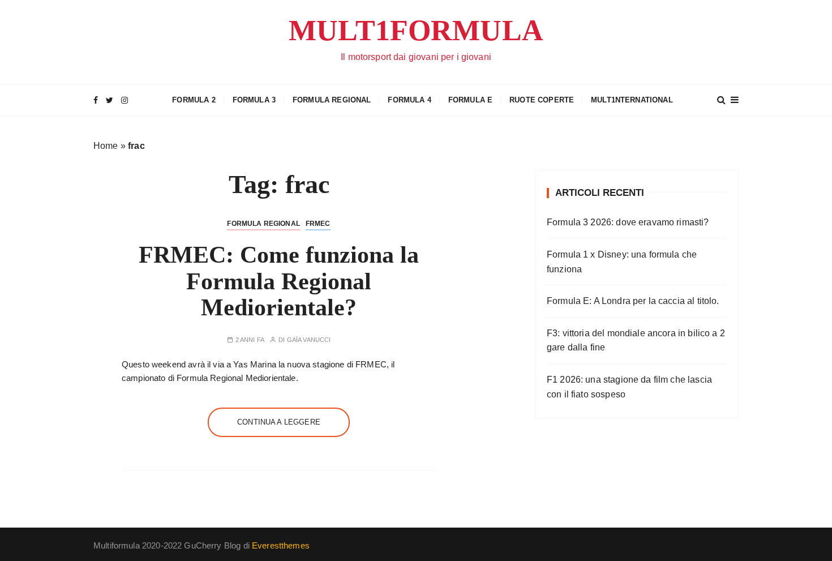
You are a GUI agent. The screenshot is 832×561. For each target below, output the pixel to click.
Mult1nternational (632, 100)
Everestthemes (281, 545)
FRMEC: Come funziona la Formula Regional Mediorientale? (279, 281)
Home (105, 146)
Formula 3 (254, 100)
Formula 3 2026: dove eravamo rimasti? (628, 222)
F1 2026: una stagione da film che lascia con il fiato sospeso (629, 387)
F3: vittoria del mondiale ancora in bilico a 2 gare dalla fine (636, 340)
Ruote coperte (541, 100)
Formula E (470, 100)
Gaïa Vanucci (309, 340)
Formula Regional (332, 100)
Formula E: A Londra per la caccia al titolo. (633, 301)
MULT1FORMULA (416, 30)
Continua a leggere (278, 422)
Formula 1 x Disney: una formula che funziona (622, 262)
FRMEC (318, 224)
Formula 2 (193, 100)
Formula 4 (409, 100)
